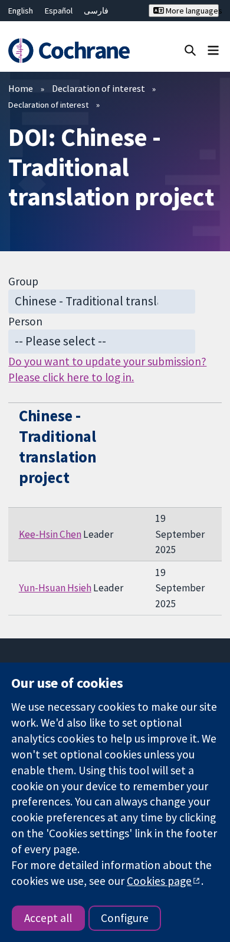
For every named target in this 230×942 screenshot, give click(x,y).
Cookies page (159, 881)
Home (20, 88)
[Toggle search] (190, 49)
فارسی (96, 10)
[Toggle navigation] (213, 49)
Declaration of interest (98, 88)
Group (23, 281)
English (20, 10)
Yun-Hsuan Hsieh (55, 587)
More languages (191, 10)
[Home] (68, 51)
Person (25, 321)
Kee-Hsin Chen (50, 534)
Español (59, 10)
